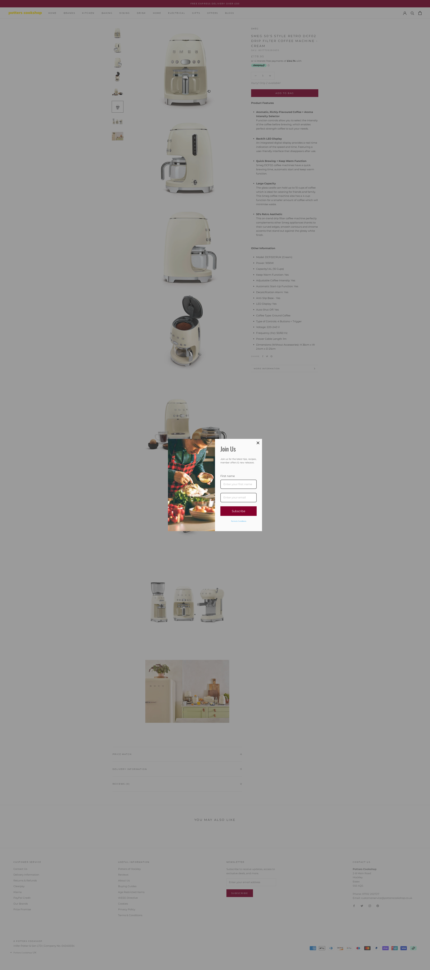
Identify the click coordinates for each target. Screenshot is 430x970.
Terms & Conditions (238, 521)
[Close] (258, 443)
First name (227, 476)
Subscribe (238, 511)
